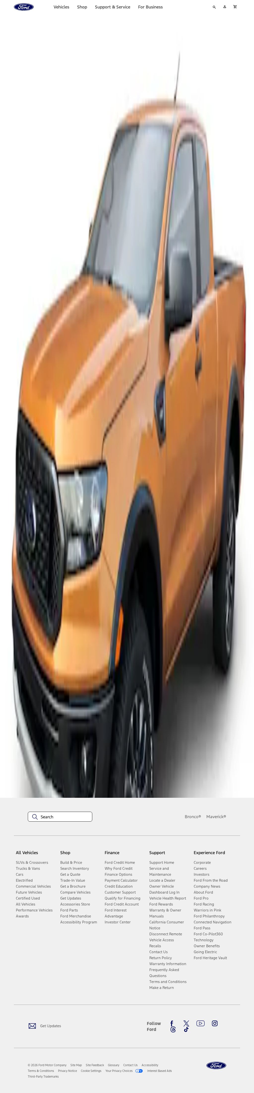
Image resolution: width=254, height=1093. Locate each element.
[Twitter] (186, 1023)
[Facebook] (173, 1023)
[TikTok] (186, 1029)
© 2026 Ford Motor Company (47, 1065)
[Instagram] (215, 1023)
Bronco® (193, 816)
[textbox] (60, 817)
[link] (76, 1065)
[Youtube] (200, 1023)
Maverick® (216, 816)
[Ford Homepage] (216, 1065)
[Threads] (173, 1029)
